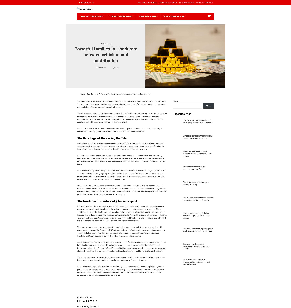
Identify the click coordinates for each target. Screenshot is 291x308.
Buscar (175, 101)
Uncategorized (105, 43)
